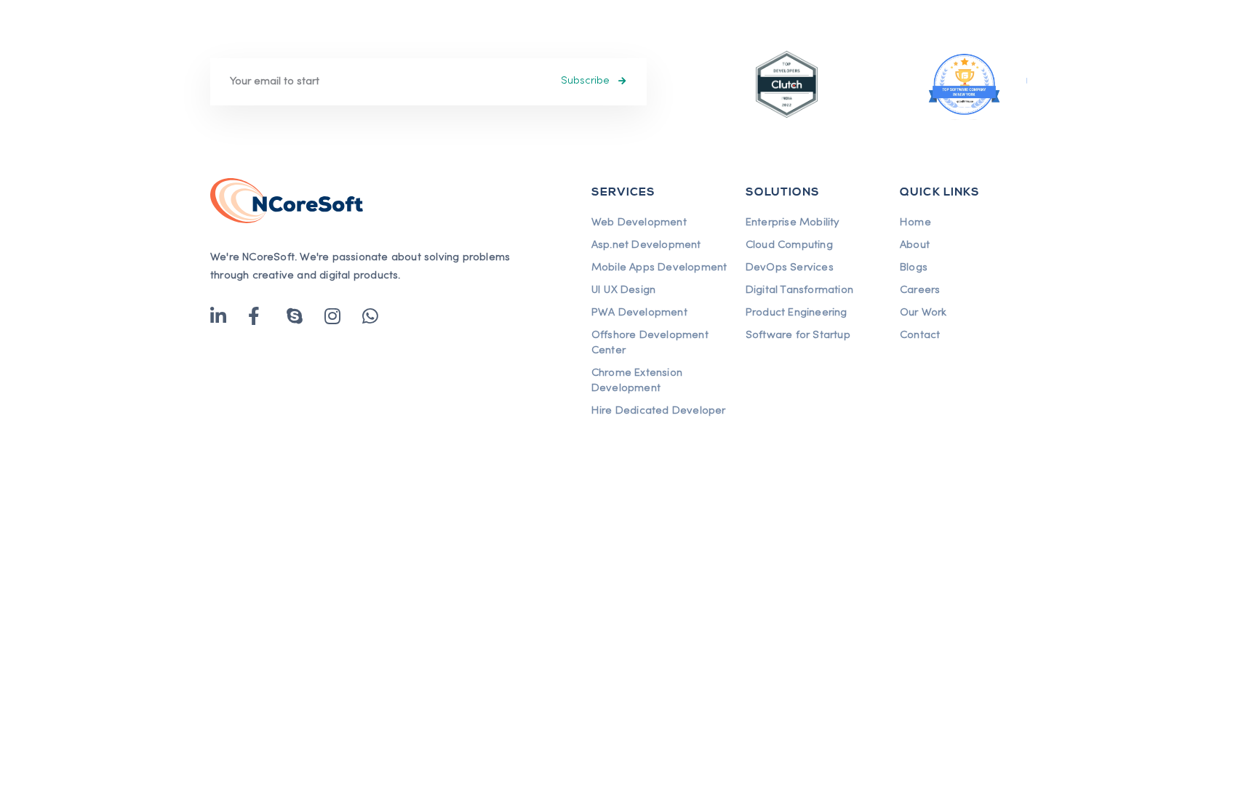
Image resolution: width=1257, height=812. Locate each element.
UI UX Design (623, 290)
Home (915, 222)
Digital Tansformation (799, 290)
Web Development (639, 222)
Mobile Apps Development (659, 267)
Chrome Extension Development (636, 380)
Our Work (923, 312)
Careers (920, 290)
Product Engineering (796, 312)
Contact (920, 335)
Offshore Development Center (650, 342)
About (915, 245)
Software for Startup (798, 335)
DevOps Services (790, 267)
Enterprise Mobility (792, 222)
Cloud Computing (789, 245)
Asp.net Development (646, 245)
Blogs (913, 267)
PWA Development (639, 312)
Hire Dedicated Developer (658, 411)
